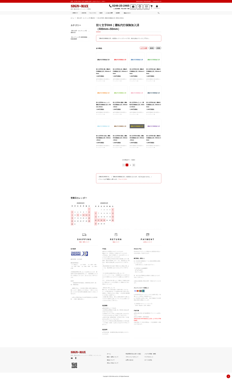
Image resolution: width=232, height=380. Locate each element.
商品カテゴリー (127, 13)
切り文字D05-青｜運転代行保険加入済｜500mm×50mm (137, 71)
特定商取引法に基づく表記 (133, 354)
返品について (111, 360)
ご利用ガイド (75, 13)
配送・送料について (112, 357)
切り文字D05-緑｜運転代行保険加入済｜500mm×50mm (153, 71)
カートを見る (148, 360)
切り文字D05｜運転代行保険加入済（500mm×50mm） (111, 18)
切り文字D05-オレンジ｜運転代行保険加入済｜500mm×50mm (103, 104)
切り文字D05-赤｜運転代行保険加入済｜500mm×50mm (120, 71)
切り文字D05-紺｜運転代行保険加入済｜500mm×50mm (153, 104)
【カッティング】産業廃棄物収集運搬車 (79, 38)
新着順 (158, 48)
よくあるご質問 (109, 13)
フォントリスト (92, 13)
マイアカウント (148, 357)
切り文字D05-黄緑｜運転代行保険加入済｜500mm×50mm (120, 104)
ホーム (72, 18)
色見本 (101, 13)
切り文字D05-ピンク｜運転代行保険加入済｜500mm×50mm (137, 104)
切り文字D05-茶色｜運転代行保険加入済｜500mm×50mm (120, 138)
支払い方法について (112, 363)
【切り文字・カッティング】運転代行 (85, 18)
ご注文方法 (83, 13)
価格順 (152, 48)
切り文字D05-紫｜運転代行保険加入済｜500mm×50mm (153, 138)
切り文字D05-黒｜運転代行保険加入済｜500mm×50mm (103, 71)
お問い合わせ (129, 360)
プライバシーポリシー (132, 357)
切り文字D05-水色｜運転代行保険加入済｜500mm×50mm (103, 138)
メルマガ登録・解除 (150, 354)
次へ (133, 165)
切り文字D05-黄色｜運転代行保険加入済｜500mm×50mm (137, 138)
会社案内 (118, 13)
